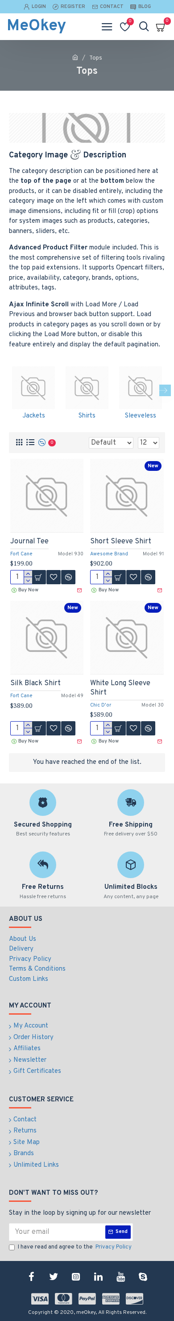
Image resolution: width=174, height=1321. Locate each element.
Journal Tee (29, 541)
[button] (8, 390)
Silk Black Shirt (35, 683)
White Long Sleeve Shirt (120, 688)
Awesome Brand (109, 554)
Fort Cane (21, 554)
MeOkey (36, 26)
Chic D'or (100, 705)
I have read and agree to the (75, 1247)
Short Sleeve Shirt (120, 541)
